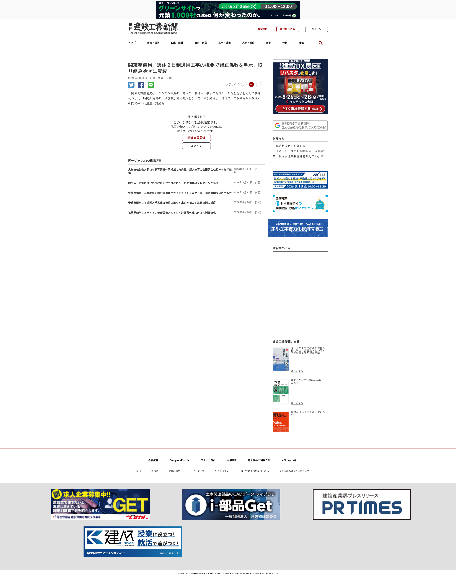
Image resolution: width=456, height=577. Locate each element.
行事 (268, 43)
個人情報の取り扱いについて (294, 471)
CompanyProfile (180, 460)
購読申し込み (287, 29)
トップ (132, 43)
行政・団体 (153, 43)
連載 (301, 43)
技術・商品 (201, 43)
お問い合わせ (288, 460)
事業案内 (263, 29)
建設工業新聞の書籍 (286, 341)
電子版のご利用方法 (259, 460)
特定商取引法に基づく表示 (255, 471)
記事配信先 (174, 471)
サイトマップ (197, 471)
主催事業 (232, 460)
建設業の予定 (282, 248)
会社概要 (153, 460)
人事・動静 (248, 43)
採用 (138, 471)
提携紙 (154, 471)
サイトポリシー (223, 471)
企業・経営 (177, 43)
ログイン (317, 29)
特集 (285, 43)
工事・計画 (225, 43)
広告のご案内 (208, 460)
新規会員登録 (196, 137)
